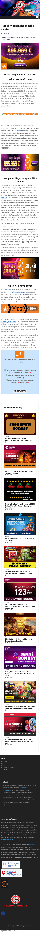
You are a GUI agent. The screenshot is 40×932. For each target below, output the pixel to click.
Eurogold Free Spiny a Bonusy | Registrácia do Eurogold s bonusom (18, 439)
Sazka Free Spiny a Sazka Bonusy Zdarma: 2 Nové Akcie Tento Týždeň (18, 572)
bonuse (35, 294)
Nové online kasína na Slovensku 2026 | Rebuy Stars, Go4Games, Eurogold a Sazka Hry (20, 506)
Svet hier (4, 198)
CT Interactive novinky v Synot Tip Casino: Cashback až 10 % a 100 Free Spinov (19, 741)
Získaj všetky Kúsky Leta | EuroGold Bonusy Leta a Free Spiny (18, 640)
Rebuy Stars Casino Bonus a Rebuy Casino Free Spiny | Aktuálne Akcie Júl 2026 (19, 674)
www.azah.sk (33, 844)
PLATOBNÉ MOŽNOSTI (7, 767)
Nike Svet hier (6, 289)
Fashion (7, 436)
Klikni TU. (23, 382)
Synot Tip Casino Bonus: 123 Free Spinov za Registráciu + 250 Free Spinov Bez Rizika (20, 606)
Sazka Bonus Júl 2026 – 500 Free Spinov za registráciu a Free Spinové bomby (20, 707)
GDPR (2, 765)
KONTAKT (4, 761)
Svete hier (25, 98)
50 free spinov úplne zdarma (15, 292)
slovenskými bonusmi (8, 322)
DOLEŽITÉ (4, 763)
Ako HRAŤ (4, 770)
